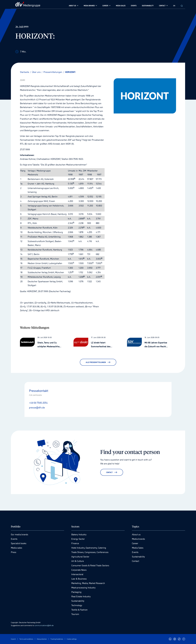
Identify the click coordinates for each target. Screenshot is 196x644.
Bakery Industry (78, 534)
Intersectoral (77, 574)
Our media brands (19, 534)
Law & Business (79, 578)
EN (174, 5)
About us (136, 534)
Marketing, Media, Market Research (88, 583)
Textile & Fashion (79, 609)
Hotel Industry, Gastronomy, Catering (88, 547)
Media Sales (137, 547)
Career (135, 543)
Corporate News (79, 569)
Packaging (76, 591)
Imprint (13, 639)
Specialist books (18, 543)
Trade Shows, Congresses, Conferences (89, 552)
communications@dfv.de (44, 625)
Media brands (138, 538)
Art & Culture (77, 560)
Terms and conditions (26, 639)
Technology (76, 605)
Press (13, 552)
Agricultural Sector (80, 556)
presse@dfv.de (37, 407)
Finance (75, 543)
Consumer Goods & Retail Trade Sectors (90, 565)
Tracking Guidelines (56, 639)
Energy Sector (78, 538)
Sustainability (77, 600)
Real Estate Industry (81, 596)
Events (14, 538)
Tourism (75, 614)
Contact (135, 560)
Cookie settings (72, 639)
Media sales (16, 547)
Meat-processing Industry (83, 587)
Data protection (42, 639)
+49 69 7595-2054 (38, 402)
